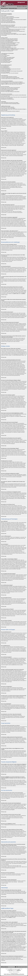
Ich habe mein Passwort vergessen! (7, 20)
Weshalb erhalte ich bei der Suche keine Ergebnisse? (9, 88)
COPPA (10, 163)
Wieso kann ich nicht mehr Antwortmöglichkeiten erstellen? (10, 42)
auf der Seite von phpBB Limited (10, 916)
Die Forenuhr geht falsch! (5, 28)
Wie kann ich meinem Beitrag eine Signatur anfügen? (9, 40)
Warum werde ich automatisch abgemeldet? (8, 21)
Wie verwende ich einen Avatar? (6, 32)
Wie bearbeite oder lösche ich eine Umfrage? (8, 43)
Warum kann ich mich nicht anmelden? (7, 18)
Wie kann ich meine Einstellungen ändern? (7, 26)
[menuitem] (4, 6)
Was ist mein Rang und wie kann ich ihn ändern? (8, 33)
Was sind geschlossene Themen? (6, 61)
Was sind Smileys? (4, 56)
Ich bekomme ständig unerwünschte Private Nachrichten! (10, 77)
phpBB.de (23, 293)
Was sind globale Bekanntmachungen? (7, 58)
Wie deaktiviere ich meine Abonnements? (7, 99)
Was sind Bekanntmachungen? (6, 59)
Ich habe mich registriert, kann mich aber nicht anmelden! (10, 17)
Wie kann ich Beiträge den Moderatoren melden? (8, 47)
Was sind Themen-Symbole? (5, 62)
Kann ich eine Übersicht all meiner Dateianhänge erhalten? (10, 103)
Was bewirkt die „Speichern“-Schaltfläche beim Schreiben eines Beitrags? (12, 48)
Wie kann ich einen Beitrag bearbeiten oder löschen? (9, 39)
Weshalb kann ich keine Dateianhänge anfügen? (8, 45)
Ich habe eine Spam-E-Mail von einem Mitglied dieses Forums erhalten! (12, 78)
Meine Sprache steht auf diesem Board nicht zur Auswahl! (10, 30)
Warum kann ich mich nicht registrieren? (7, 16)
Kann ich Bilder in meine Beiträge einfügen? (8, 57)
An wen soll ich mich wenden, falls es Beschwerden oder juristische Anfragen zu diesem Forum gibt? (13, 110)
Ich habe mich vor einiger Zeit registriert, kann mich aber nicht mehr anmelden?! (13, 19)
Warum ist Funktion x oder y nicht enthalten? (8, 108)
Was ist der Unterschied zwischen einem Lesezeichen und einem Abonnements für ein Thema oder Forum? (13, 95)
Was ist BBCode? (4, 54)
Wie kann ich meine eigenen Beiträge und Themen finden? (10, 91)
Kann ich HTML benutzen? (5, 55)
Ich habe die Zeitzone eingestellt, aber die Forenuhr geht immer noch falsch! (13, 29)
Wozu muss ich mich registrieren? (6, 14)
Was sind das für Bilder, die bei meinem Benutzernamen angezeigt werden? (13, 31)
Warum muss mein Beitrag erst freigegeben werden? (9, 49)
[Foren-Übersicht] (8, 3)
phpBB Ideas (3, 925)
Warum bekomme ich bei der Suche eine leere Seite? (9, 89)
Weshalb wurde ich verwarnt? (6, 46)
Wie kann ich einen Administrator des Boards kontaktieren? (10, 111)
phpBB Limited (15, 293)
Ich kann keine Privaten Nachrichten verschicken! (9, 76)
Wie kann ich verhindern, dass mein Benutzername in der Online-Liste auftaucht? (14, 27)
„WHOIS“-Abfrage (6, 936)
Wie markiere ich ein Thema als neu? (7, 50)
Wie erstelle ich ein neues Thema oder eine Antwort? (9, 38)
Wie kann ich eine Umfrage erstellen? (7, 41)
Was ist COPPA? (4, 15)
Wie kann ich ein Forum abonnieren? (7, 98)
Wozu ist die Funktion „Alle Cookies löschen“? (8, 22)
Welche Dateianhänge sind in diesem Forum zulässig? (9, 102)
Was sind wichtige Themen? (5, 60)
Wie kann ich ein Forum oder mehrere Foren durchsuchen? (10, 87)
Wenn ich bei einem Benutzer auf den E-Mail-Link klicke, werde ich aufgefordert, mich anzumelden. (13, 35)
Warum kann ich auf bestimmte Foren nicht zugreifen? (9, 44)
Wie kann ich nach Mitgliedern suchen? (7, 90)
